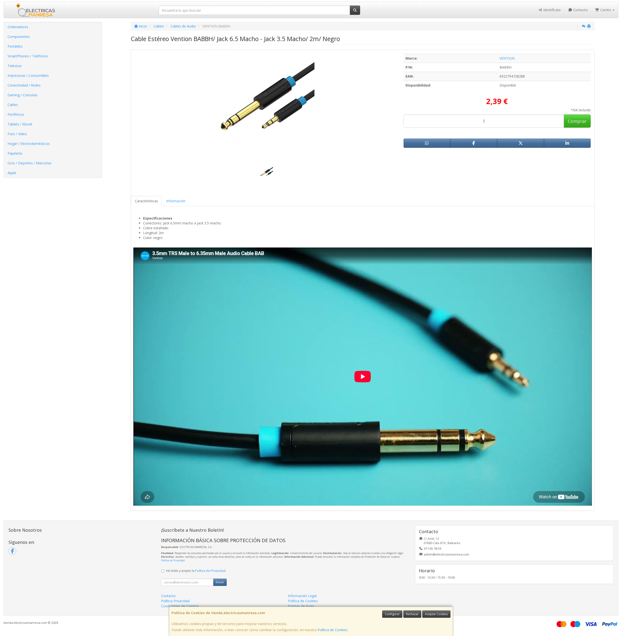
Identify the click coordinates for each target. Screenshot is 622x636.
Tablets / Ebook (20, 124)
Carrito (605, 10)
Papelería (15, 153)
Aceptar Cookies (436, 614)
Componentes (19, 36)
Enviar (220, 582)
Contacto (580, 10)
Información (175, 201)
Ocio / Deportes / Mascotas (30, 163)
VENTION (507, 58)
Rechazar (412, 614)
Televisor (15, 65)
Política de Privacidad (173, 560)
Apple (12, 172)
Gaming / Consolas (22, 95)
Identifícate (551, 10)
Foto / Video (17, 134)
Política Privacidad (175, 601)
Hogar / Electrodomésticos (29, 143)
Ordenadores (18, 27)
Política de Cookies (332, 629)
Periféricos (16, 114)
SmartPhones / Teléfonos (28, 56)
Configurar (392, 614)
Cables (13, 104)
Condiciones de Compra (180, 606)
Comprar (577, 121)
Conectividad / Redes (24, 85)
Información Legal (302, 595)
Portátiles (15, 46)
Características (146, 201)
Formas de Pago (301, 606)
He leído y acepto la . (196, 571)
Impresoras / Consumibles (28, 75)
